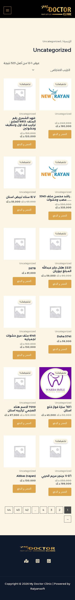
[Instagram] (37, 561)
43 (18, 510)
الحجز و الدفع (60, 134)
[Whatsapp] (49, 561)
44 (9, 510)
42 (27, 510)
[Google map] (26, 561)
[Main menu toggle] (7, 10)
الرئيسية (67, 41)
